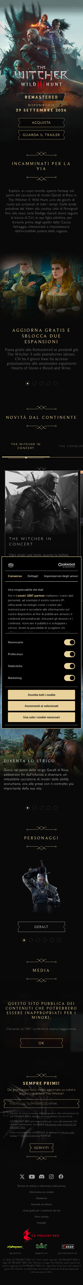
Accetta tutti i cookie (41, 694)
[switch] (69, 654)
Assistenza (41, 1198)
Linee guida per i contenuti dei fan (41, 1210)
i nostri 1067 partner (30, 595)
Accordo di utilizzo (41, 1204)
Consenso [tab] (15, 575)
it (6, 8)
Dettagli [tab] (33, 575)
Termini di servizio (30, 1135)
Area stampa (41, 1216)
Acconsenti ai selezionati (41, 706)
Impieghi (41, 1222)
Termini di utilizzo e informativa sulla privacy (41, 1186)
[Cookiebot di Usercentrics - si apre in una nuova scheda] (58, 565)
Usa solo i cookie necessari (41, 717)
